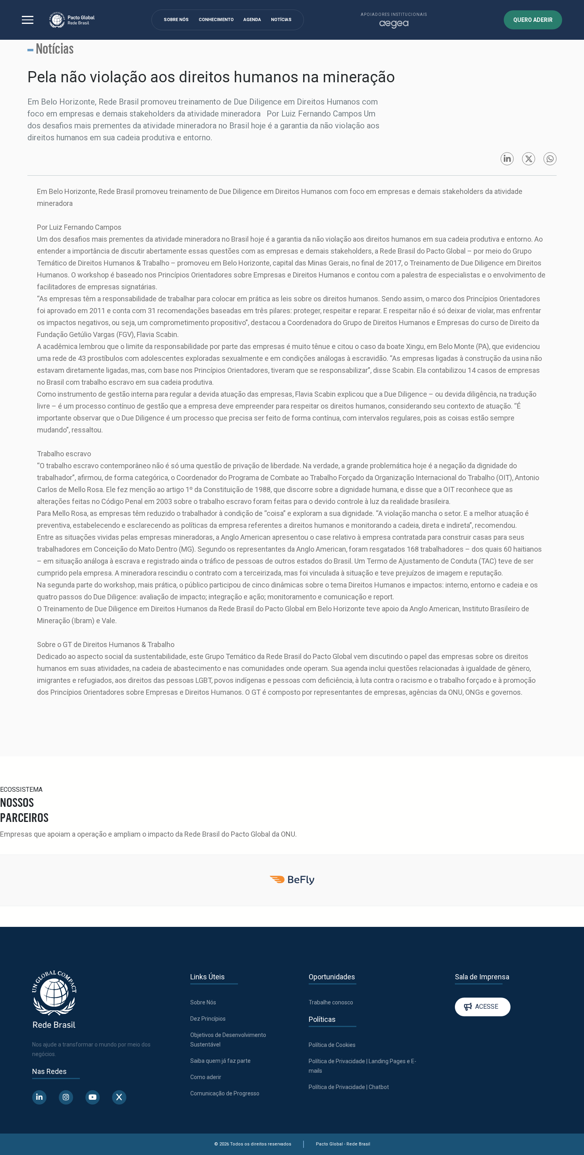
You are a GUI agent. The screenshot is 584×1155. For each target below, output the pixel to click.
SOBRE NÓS (176, 19)
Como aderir (205, 1077)
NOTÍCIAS (281, 19)
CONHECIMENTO (216, 19)
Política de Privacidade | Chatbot (349, 1087)
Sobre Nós (203, 1002)
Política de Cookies (332, 1045)
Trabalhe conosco (331, 1002)
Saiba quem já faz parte (220, 1061)
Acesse (486, 1006)
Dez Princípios (208, 1018)
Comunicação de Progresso (224, 1093)
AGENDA (252, 19)
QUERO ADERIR (533, 20)
